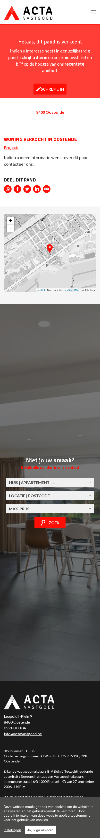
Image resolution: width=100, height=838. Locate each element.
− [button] (10, 228)
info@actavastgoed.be (23, 733)
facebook (17, 189)
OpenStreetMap (70, 290)
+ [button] (10, 221)
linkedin (37, 189)
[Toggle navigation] (93, 12)
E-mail (46, 189)
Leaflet (41, 290)
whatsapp (8, 189)
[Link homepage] (28, 13)
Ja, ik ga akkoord (40, 830)
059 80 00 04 (15, 728)
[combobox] (50, 482)
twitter (27, 189)
